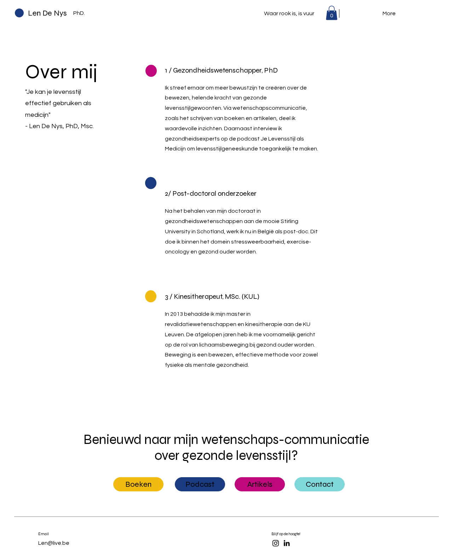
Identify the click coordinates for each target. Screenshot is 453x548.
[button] (332, 13)
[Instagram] (275, 543)
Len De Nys (47, 13)
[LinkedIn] (286, 543)
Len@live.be (53, 543)
